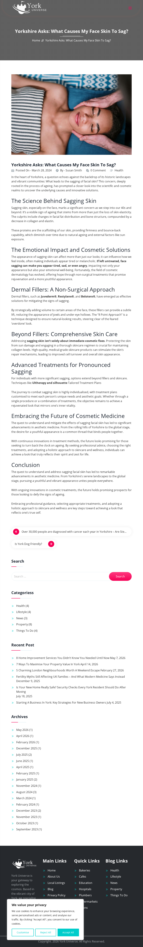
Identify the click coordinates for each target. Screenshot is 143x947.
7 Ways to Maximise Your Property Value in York (48, 664)
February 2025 (25, 773)
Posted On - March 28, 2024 (34, 170)
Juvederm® (49, 296)
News (19, 618)
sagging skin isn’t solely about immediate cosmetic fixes (66, 341)
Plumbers (85, 895)
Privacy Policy (56, 895)
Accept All (68, 932)
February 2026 (25, 742)
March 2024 (24, 798)
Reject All (45, 932)
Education (85, 883)
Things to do (24, 631)
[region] (45, 919)
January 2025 (24, 779)
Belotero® (88, 296)
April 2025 (22, 767)
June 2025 (22, 761)
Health (119, 170)
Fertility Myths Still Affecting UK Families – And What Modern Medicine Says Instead (70, 677)
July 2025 (22, 755)
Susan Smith (74, 170)
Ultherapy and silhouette (49, 383)
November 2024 (26, 786)
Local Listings (56, 883)
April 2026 (22, 736)
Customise (23, 932)
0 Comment (98, 170)
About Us (54, 876)
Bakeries (84, 870)
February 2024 (25, 804)
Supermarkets (88, 901)
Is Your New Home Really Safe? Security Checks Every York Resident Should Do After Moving (71, 689)
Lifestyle (21, 612)
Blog (50, 889)
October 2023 (25, 823)
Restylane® (66, 296)
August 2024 (24, 792)
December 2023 (26, 811)
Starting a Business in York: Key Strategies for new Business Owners (61, 702)
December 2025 (26, 748)
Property (22, 624)
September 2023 (27, 829)
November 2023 (26, 817)
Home (36, 40)
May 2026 (22, 730)
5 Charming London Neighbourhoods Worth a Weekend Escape (58, 670)
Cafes (82, 876)
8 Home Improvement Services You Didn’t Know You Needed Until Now (62, 658)
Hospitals (85, 889)
